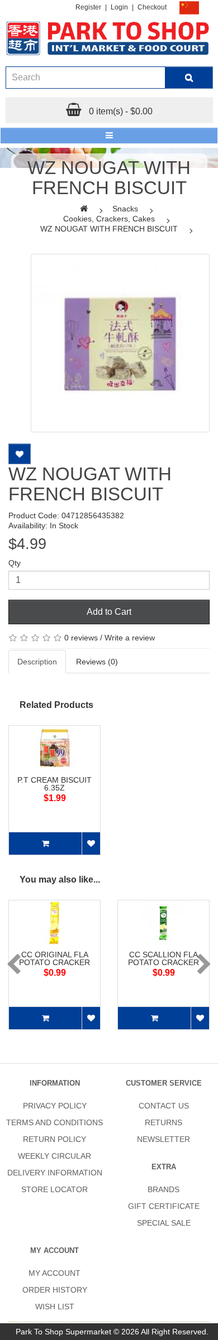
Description (37, 661)
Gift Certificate (164, 1206)
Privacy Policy (55, 1105)
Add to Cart (109, 611)
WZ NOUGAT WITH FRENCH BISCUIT (109, 228)
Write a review (130, 637)
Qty (14, 562)
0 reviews (81, 637)
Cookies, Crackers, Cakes (109, 218)
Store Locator (54, 1189)
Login (119, 7)
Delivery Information (54, 1172)
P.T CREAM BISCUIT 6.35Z (54, 783)
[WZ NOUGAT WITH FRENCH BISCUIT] (120, 343)
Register (88, 7)
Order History (54, 1289)
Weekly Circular (54, 1155)
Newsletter (163, 1139)
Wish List (54, 1306)
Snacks (125, 208)
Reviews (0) (97, 661)
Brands (163, 1189)
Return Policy (54, 1139)
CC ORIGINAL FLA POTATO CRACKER (54, 958)
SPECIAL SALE (164, 1222)
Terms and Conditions (54, 1122)
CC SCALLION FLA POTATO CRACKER (163, 958)
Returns (163, 1122)
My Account (54, 1273)
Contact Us (164, 1105)
